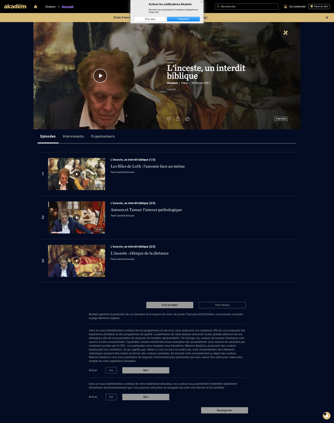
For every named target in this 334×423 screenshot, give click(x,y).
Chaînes (50, 6)
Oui (111, 370)
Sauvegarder (224, 410)
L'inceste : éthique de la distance (140, 253)
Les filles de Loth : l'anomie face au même (148, 166)
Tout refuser (222, 305)
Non (145, 370)
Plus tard (150, 19)
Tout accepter (170, 305)
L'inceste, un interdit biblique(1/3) (133, 159)
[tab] (48, 136)
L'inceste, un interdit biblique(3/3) (133, 246)
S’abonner (183, 19)
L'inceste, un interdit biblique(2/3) (133, 203)
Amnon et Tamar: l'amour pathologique (146, 209)
